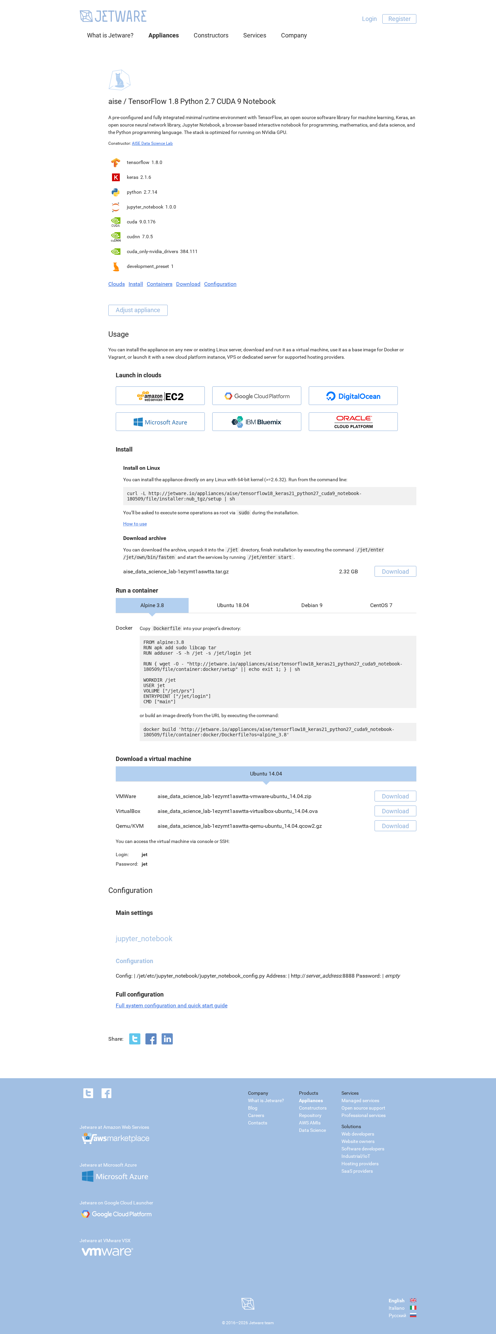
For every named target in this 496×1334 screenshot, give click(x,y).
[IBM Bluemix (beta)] (256, 421)
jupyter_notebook (145, 207)
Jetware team (261, 1323)
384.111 (189, 251)
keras (132, 177)
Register (399, 18)
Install (136, 284)
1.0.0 (170, 207)
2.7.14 (150, 192)
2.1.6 (145, 177)
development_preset (148, 266)
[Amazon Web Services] (160, 395)
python (134, 192)
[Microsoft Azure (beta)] (160, 421)
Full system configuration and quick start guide (171, 1005)
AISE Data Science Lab (152, 143)
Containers (159, 284)
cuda (132, 221)
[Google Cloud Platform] (256, 395)
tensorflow (138, 162)
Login (369, 18)
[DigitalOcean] (353, 395)
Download (188, 284)
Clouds (116, 284)
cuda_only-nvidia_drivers (152, 251)
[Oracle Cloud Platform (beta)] (353, 421)
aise (115, 101)
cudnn (133, 236)
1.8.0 (156, 162)
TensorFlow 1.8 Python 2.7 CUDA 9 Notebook (202, 101)
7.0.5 (147, 236)
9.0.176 (147, 221)
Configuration (220, 284)
